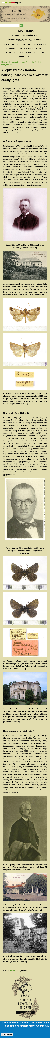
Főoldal (19, 31)
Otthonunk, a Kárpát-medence (33, 44)
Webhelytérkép (25, 56)
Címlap (4, 62)
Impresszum (39, 53)
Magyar (8, 3)
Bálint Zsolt (14, 971)
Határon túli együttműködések (19, 48)
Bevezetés (30, 31)
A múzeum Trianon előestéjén (25, 35)
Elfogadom (7, 1034)
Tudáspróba (11, 53)
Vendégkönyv (25, 53)
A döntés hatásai (11, 44)
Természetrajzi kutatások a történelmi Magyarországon (20, 40)
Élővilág (40, 48)
